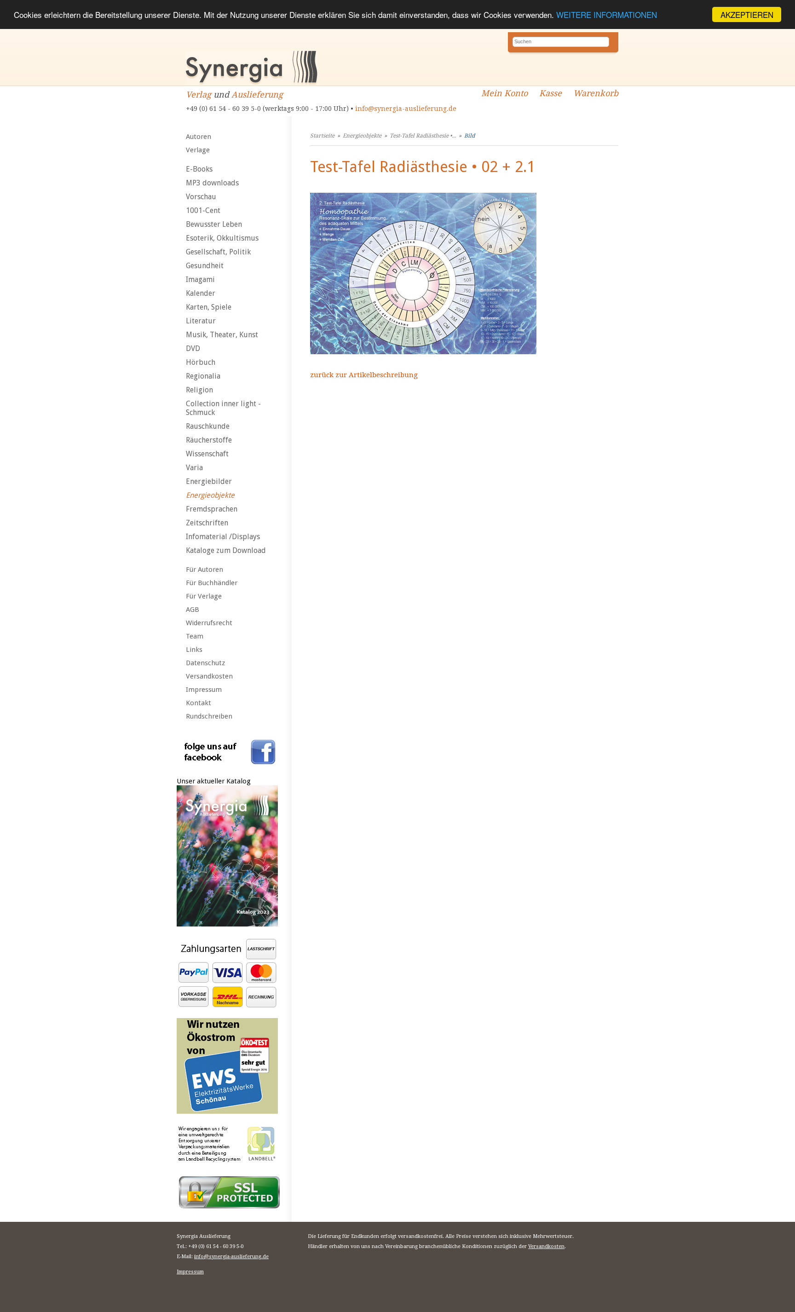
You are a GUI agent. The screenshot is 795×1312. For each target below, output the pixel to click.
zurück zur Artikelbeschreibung (364, 375)
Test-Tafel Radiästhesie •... (423, 135)
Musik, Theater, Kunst (222, 334)
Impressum (204, 689)
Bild (469, 135)
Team (194, 636)
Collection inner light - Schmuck (223, 408)
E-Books (199, 169)
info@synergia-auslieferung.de (405, 108)
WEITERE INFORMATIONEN (606, 15)
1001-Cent (203, 210)
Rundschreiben (209, 716)
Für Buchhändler (211, 583)
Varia (194, 467)
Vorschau (201, 196)
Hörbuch (200, 362)
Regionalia (203, 376)
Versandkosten (209, 676)
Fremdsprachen (211, 509)
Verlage (198, 150)
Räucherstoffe (209, 440)
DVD (193, 348)
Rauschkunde (208, 426)
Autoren (198, 136)
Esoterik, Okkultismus (222, 238)
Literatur (201, 320)
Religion (199, 390)
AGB (192, 609)
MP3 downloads (212, 182)
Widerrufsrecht (209, 623)
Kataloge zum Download (226, 550)
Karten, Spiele (208, 307)
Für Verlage (204, 596)
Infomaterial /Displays (223, 536)
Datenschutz (205, 663)
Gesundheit (205, 265)
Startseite (322, 135)
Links (194, 649)
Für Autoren (204, 569)
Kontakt (198, 703)
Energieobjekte (210, 495)
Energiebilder (209, 481)
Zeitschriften (207, 522)
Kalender (200, 293)
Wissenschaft (207, 453)
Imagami (200, 279)
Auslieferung (257, 94)
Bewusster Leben (214, 224)
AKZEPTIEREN (746, 14)
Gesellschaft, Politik (218, 251)
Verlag (198, 94)
